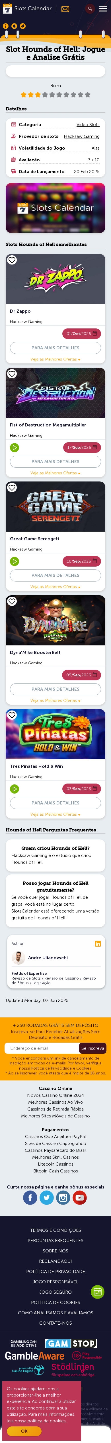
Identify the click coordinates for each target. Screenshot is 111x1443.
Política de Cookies (55, 1302)
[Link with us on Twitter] (47, 1198)
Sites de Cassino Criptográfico (55, 1143)
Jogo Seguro (55, 1292)
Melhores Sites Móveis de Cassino (55, 1116)
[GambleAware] (35, 1355)
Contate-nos (55, 1323)
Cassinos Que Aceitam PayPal (55, 1136)
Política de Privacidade (55, 1271)
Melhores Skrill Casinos (55, 1157)
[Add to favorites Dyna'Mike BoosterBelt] (12, 601)
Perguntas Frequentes (55, 1240)
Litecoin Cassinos (55, 1164)
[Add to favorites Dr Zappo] (12, 260)
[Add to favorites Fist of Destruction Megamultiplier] (12, 373)
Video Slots (88, 124)
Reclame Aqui (55, 1261)
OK (24, 1431)
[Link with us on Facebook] (30, 1198)
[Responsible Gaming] (87, 1355)
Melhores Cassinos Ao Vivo (55, 1102)
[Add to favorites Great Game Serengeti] (12, 487)
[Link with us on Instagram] (63, 1198)
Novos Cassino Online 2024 (55, 1095)
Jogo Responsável (56, 1282)
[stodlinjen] (73, 1375)
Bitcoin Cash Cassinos (55, 1171)
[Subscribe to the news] (63, 9)
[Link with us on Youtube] (80, 1198)
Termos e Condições (55, 1230)
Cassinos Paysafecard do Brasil (56, 1150)
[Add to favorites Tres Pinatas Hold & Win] (12, 715)
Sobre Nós (55, 1251)
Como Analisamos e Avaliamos (55, 1312)
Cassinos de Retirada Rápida (55, 1109)
